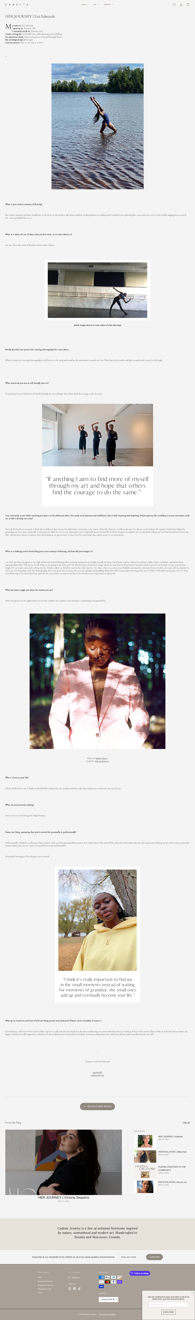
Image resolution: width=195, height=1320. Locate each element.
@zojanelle (97, 1072)
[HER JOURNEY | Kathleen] (145, 1141)
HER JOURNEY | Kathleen (170, 1136)
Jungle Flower (102, 758)
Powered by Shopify (107, 1314)
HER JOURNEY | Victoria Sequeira (63, 1197)
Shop (84, 4)
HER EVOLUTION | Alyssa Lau (172, 1182)
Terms (40, 1293)
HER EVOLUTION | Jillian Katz (172, 1152)
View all (186, 1122)
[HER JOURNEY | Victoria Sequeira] (63, 1162)
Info (95, 4)
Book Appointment (45, 1281)
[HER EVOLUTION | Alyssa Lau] (145, 1187)
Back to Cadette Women (99, 1106)
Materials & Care (44, 1289)
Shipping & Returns (45, 1285)
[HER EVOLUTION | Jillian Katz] (145, 1156)
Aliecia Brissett (102, 761)
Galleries (107, 4)
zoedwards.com (97, 1075)
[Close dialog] (192, 1292)
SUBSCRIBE (168, 1312)
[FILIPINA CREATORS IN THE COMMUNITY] (145, 1171)
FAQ (39, 1277)
